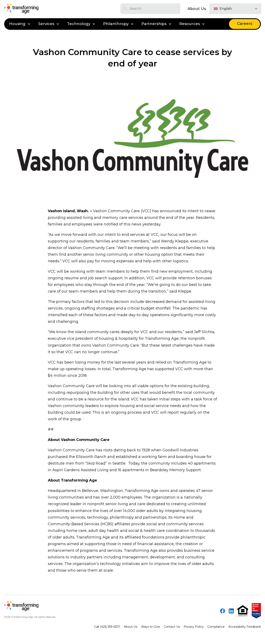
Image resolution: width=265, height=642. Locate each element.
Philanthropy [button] (116, 24)
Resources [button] (189, 24)
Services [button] (46, 24)
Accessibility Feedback (244, 627)
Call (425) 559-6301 (107, 627)
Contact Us (172, 627)
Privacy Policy (194, 627)
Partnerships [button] (153, 24)
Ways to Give (150, 627)
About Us (197, 8)
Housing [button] (17, 24)
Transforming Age (141, 490)
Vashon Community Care (71, 450)
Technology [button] (78, 24)
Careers (244, 23)
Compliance (216, 627)
